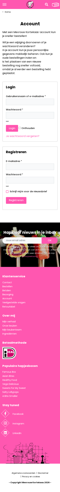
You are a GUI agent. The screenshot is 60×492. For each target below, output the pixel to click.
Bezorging (7, 294)
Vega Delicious (10, 384)
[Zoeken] (46, 4)
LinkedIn (17, 433)
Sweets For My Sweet (14, 388)
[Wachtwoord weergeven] (7, 121)
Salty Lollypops (10, 392)
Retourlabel (8, 306)
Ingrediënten (9, 333)
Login (12, 128)
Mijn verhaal (9, 321)
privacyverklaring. (30, 256)
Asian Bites (8, 376)
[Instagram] (5, 423)
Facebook (18, 414)
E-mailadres (14, 161)
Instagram (18, 423)
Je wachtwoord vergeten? (22, 136)
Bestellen (7, 286)
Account (7, 298)
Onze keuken (9, 325)
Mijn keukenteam (12, 329)
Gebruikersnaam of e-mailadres (26, 96)
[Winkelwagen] (55, 4)
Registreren (16, 200)
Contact (7, 282)
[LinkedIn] (5, 433)
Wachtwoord (14, 109)
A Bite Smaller (10, 396)
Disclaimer (43, 473)
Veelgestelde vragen (13, 302)
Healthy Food (9, 380)
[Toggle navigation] (4, 4)
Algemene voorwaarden (23, 473)
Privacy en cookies (31, 476)
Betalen (6, 290)
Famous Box (9, 371)
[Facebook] (5, 413)
